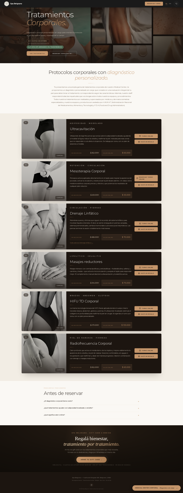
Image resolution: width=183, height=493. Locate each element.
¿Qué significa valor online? (54, 415)
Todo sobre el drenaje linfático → (81, 243)
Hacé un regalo (147, 142)
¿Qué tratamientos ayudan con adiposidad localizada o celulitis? (68, 408)
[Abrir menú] (176, 3)
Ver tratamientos (37, 53)
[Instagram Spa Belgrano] (91, 485)
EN (170, 3)
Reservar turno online (146, 178)
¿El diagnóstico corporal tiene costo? (58, 401)
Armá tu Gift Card (91, 459)
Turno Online (147, 136)
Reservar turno (154, 3)
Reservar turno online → (63, 53)
